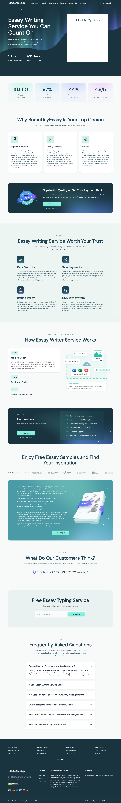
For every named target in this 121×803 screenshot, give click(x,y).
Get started (107, 3)
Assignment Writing (13, 750)
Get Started (76, 614)
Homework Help (70, 753)
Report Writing (70, 747)
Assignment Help (42, 750)
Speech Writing (99, 747)
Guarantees (35, 3)
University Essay (42, 753)
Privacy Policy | (26, 801)
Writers (70, 3)
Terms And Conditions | (15, 801)
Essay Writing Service (101, 750)
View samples (60, 533)
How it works (53, 3)
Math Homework (13, 747)
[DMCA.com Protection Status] (15, 784)
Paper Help (11, 753)
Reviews (63, 3)
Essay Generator (81, 3)
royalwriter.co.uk (108, 775)
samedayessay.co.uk (91, 775)
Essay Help (98, 753)
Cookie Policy (34, 801)
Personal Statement (42, 747)
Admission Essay (71, 750)
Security (44, 3)
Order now (52, 204)
